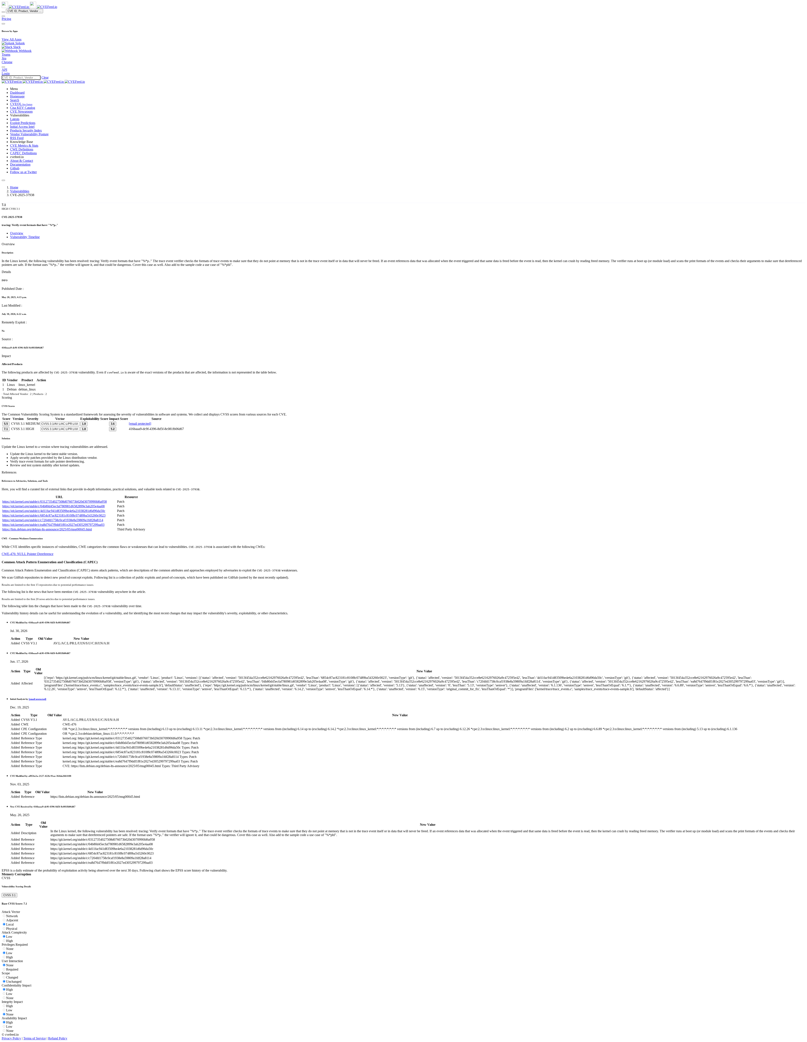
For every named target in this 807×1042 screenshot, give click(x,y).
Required (12, 969)
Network (12, 916)
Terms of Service (34, 1038)
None (9, 949)
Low (9, 936)
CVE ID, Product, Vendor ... (24, 11)
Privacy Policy (11, 1038)
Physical (11, 928)
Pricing (6, 19)
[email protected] (140, 423)
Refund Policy (57, 1038)
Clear (45, 77)
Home (14, 187)
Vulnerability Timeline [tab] (25, 237)
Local (10, 924)
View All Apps (11, 39)
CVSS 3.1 (9, 895)
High (9, 941)
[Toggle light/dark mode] (3, 67)
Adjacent (12, 920)
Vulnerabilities (19, 191)
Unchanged (13, 981)
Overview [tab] (16, 233)
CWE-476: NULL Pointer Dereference (27, 554)
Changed (12, 977)
